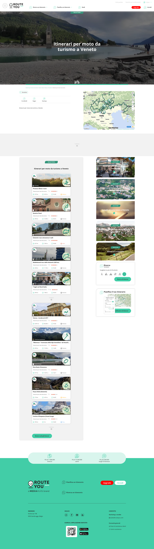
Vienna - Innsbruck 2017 (40, 318)
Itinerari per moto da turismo (32, 87)
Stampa (44, 101)
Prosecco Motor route (40, 188)
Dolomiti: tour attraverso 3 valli (43, 238)
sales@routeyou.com (116, 518)
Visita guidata (119, 2)
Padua (46, 87)
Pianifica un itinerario (74, 482)
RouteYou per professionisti (133, 2)
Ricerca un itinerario (74, 492)
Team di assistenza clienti (118, 526)
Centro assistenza (115, 529)
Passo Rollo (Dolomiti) (40, 392)
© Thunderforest (119, 129)
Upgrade (136, 7)
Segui (34, 101)
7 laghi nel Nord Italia (40, 287)
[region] (109, 110)
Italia (40, 87)
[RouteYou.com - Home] (16, 5)
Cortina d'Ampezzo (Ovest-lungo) (43, 416)
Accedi (120, 482)
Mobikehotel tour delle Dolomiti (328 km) (46, 262)
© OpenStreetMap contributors (128, 129)
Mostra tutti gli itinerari (42, 436)
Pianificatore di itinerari (121, 311)
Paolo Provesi (7, 83)
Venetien (50, 87)
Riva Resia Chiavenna (40, 367)
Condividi (24, 101)
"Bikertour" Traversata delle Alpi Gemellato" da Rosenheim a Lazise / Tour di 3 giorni (60, 342)
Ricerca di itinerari (122, 279)
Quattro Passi (37, 213)
